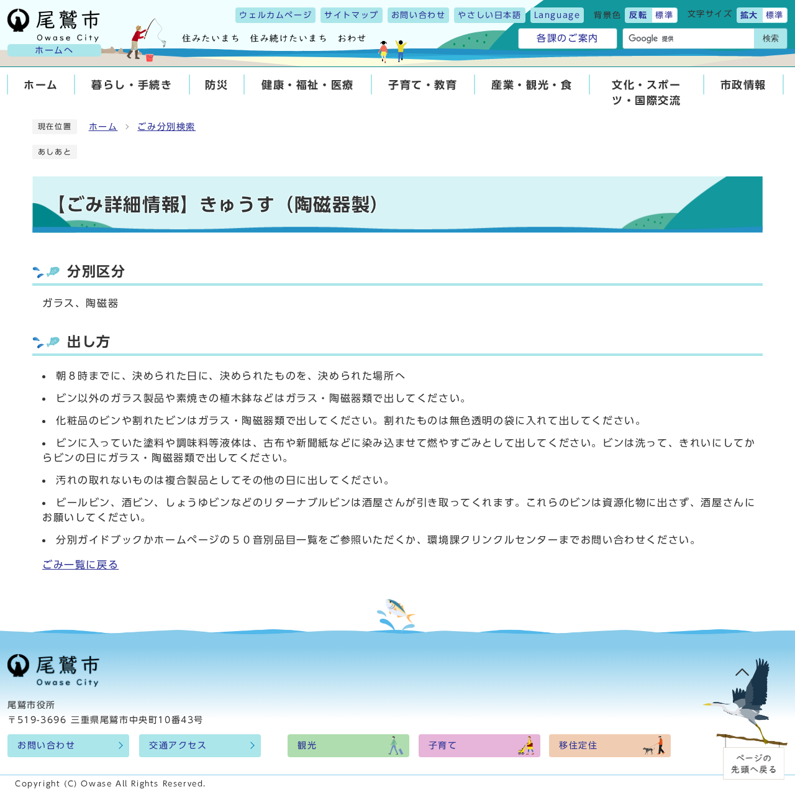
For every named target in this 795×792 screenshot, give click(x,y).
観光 (307, 745)
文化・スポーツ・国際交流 (646, 93)
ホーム (41, 85)
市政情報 (743, 85)
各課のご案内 (568, 38)
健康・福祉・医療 (307, 85)
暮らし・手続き (131, 85)
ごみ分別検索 (166, 126)
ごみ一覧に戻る (80, 565)
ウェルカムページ (275, 15)
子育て (443, 745)
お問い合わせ (418, 15)
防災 (216, 85)
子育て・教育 (423, 85)
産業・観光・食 (531, 85)
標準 (664, 15)
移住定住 (578, 745)
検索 (771, 38)
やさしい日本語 (489, 15)
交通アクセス (178, 745)
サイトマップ (351, 15)
